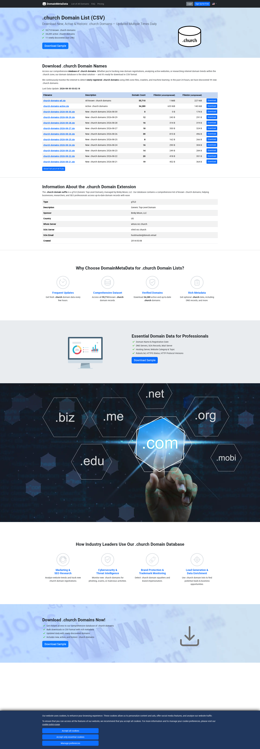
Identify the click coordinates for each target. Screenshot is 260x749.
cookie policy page (51, 724)
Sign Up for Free (202, 4)
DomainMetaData (57, 4)
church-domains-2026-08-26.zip (59, 133)
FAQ (93, 3)
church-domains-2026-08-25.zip (59, 139)
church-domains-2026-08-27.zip (59, 128)
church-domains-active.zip (56, 106)
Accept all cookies (70, 730)
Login (189, 4)
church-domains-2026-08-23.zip (59, 150)
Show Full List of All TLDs (53, 168)
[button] (214, 4)
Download (212, 100)
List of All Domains (80, 3)
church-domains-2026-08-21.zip (59, 161)
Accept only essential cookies (70, 736)
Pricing (100, 3)
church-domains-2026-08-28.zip (59, 122)
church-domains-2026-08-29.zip (59, 117)
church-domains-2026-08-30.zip (59, 111)
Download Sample (55, 46)
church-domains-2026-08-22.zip (59, 156)
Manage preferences (70, 743)
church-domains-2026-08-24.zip (59, 145)
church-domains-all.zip (54, 100)
